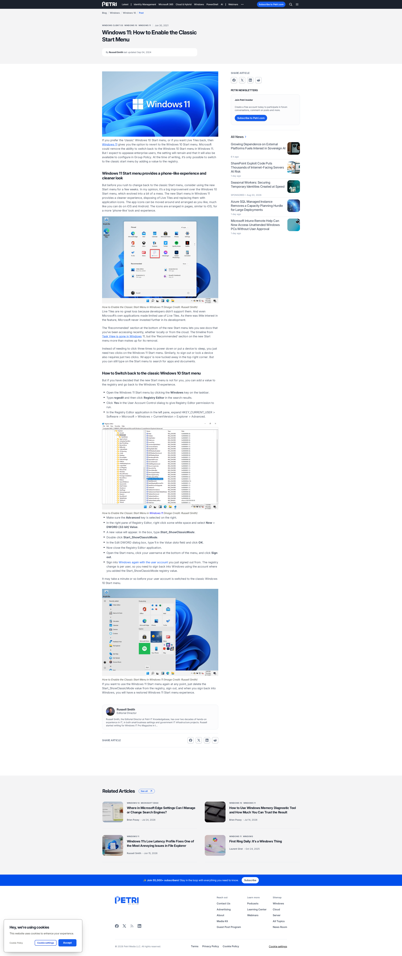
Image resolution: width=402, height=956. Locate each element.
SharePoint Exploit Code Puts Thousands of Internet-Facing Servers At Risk (257, 167)
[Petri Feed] (132, 927)
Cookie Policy (16, 943)
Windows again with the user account (143, 562)
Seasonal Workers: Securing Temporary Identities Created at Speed (257, 184)
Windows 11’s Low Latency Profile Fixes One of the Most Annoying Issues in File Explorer (160, 843)
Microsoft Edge (149, 803)
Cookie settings (278, 946)
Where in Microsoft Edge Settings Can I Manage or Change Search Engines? (161, 810)
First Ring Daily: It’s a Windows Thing (255, 841)
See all (144, 791)
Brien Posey (133, 819)
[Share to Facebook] (190, 740)
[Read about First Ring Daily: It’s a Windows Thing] (215, 845)
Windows (115, 12)
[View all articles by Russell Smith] (110, 711)
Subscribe (250, 880)
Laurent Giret (236, 848)
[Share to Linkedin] (207, 740)
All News (237, 137)
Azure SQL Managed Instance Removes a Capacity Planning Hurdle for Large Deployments (257, 206)
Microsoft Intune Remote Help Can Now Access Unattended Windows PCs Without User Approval (255, 225)
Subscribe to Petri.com (271, 4)
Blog (104, 12)
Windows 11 (145, 25)
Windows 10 (129, 12)
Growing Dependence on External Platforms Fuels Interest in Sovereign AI (258, 146)
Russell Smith (128, 52)
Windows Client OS (112, 25)
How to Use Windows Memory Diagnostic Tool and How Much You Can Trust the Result (262, 810)
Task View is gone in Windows (122, 336)
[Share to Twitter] (199, 740)
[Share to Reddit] (215, 740)
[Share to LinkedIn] (139, 927)
